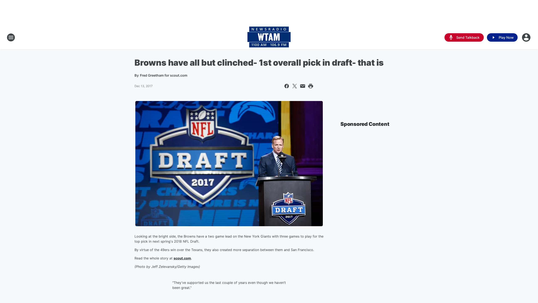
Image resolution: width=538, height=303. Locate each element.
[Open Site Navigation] (11, 37)
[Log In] (526, 37)
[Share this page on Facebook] (287, 86)
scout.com (182, 258)
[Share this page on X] (295, 86)
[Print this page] (311, 86)
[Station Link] (269, 37)
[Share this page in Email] (303, 86)
